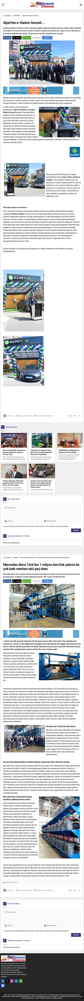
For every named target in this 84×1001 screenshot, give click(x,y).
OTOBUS (15, 557)
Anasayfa (8, 15)
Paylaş (8, 38)
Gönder (28, 38)
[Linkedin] (16, 981)
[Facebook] (3, 981)
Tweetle (18, 38)
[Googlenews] (3, 985)
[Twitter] (7, 981)
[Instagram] (12, 981)
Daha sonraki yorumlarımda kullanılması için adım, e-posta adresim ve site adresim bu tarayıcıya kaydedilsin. (37, 526)
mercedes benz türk (11, 882)
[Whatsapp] (21, 981)
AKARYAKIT (16, 15)
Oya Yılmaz (10, 416)
